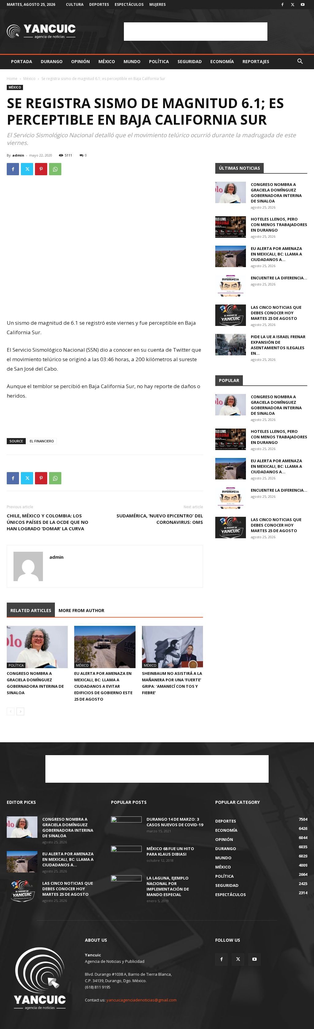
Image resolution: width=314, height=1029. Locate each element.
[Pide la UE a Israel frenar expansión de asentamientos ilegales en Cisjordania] (230, 344)
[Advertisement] (195, 31)
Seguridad (190, 61)
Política (159, 61)
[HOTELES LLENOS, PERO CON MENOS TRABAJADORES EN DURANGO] (230, 227)
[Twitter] (292, 4)
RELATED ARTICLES (30, 610)
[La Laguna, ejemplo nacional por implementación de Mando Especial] (126, 886)
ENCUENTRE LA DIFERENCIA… (279, 278)
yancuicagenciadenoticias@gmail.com (141, 1000)
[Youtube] (302, 4)
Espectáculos (129, 4)
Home (12, 78)
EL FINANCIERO (42, 441)
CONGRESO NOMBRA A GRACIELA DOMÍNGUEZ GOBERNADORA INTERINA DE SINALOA (276, 193)
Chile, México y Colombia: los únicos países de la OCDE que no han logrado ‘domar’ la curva (47, 522)
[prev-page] (10, 711)
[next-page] (20, 711)
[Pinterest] (41, 169)
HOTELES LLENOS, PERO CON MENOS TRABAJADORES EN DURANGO (279, 224)
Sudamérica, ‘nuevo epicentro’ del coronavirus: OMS (160, 519)
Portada (21, 61)
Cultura (74, 4)
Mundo (132, 61)
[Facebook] (282, 4)
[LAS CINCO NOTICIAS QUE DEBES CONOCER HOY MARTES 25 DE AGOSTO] (230, 315)
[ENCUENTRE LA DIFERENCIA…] (230, 286)
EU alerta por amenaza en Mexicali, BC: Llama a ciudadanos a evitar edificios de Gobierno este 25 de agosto (103, 686)
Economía (222, 61)
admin (18, 155)
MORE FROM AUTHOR (81, 610)
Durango (52, 61)
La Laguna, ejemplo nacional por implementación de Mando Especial (168, 886)
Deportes (99, 4)
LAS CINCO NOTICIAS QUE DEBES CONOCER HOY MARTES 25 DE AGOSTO (276, 313)
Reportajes (256, 61)
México (106, 61)
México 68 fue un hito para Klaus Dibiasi (170, 851)
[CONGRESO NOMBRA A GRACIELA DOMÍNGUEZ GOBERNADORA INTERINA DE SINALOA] (37, 647)
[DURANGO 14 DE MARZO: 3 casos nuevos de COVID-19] (126, 827)
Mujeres (157, 4)
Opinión (80, 61)
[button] (300, 62)
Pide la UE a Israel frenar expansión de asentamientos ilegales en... (278, 345)
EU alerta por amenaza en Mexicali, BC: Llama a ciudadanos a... (276, 254)
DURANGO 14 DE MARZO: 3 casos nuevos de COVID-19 (175, 821)
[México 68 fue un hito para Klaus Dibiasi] (126, 856)
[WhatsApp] (55, 169)
